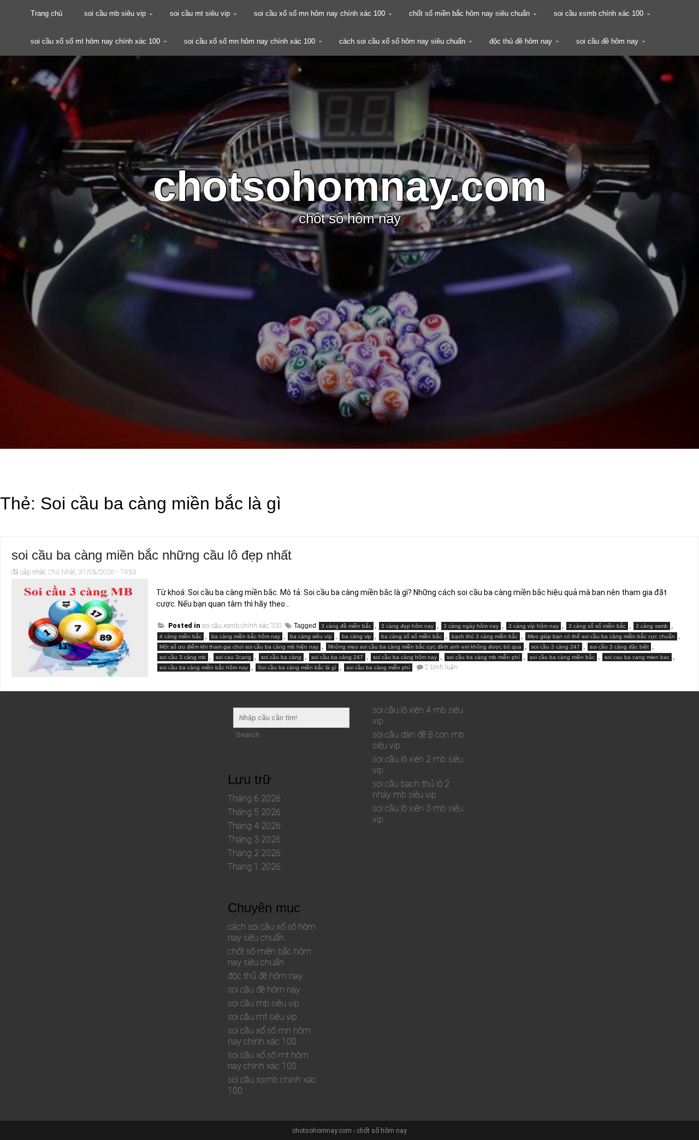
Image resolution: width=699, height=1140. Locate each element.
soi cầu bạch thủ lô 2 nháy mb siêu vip (410, 789)
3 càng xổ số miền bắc (597, 626)
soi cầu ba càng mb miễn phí (483, 657)
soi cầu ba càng (281, 657)
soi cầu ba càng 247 (337, 657)
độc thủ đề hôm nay (520, 41)
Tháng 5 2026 (254, 812)
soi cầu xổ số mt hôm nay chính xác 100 (95, 41)
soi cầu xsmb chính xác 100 (598, 13)
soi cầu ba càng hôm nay (405, 657)
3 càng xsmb (652, 626)
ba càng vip (356, 636)
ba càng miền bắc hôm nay (245, 636)
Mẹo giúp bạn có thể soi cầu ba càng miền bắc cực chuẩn (601, 636)
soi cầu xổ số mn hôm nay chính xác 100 (319, 13)
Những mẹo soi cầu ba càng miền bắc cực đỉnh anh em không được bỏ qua (425, 647)
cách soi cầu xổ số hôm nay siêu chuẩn (402, 41)
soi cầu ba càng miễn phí (378, 667)
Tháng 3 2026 (254, 839)
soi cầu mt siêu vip (200, 13)
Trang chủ (46, 13)
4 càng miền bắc (180, 636)
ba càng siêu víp (311, 636)
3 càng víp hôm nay (533, 626)
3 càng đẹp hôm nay (407, 626)
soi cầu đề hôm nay (607, 41)
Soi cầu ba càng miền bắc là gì (297, 667)
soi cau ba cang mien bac (637, 657)
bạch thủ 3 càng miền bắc (485, 636)
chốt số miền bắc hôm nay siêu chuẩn (469, 13)
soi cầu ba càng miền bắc (562, 657)
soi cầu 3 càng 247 (555, 647)
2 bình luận (441, 667)
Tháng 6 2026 (254, 798)
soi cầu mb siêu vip (115, 13)
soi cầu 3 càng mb (182, 657)
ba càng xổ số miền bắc (411, 636)
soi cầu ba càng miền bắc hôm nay (203, 667)
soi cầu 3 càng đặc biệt (619, 647)
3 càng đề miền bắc (346, 626)
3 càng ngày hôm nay (471, 626)
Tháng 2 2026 (254, 853)
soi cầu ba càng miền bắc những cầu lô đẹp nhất (151, 555)
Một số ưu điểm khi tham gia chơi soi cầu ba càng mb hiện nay (238, 647)
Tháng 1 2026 (254, 867)
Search (247, 735)
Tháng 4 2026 (254, 826)
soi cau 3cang (233, 657)
